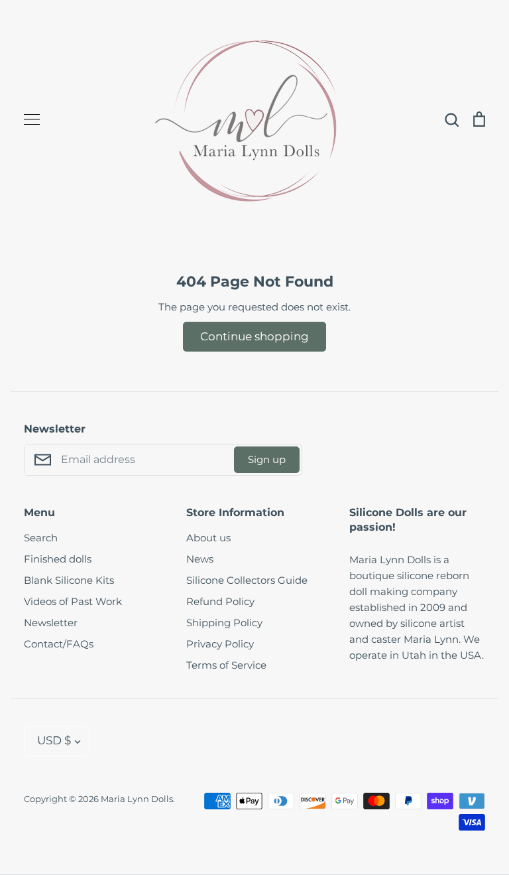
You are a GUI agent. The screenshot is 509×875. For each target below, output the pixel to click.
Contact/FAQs (58, 644)
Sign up (267, 459)
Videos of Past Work (73, 601)
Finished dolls (57, 559)
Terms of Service (226, 665)
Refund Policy (220, 601)
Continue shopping (254, 336)
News (199, 559)
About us (208, 537)
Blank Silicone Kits (69, 580)
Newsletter (51, 622)
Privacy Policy (220, 644)
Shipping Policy (224, 622)
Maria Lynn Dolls (137, 798)
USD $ (54, 740)
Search (41, 537)
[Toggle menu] (31, 119)
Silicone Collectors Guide (247, 580)
